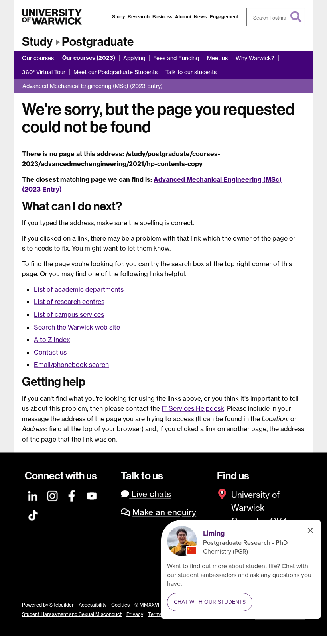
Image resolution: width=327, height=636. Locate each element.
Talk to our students (191, 72)
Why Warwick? (255, 58)
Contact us (50, 352)
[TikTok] (33, 514)
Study (118, 17)
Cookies (120, 605)
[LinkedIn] (33, 495)
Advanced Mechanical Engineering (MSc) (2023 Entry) (92, 85)
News (200, 17)
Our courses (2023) (88, 57)
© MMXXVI (146, 605)
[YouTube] (92, 495)
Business (162, 17)
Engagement (224, 17)
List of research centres (69, 302)
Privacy (134, 614)
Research (139, 17)
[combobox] (275, 17)
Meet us (217, 58)
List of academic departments (79, 289)
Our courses (38, 58)
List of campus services (69, 314)
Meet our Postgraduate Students (115, 72)
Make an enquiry (164, 512)
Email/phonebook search (71, 365)
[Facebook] (72, 495)
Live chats (150, 494)
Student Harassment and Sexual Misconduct (72, 614)
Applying (134, 58)
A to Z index (52, 340)
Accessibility (92, 605)
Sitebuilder (61, 605)
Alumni (183, 17)
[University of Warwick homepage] (52, 17)
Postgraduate (98, 42)
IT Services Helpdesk (193, 408)
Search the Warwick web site (77, 327)
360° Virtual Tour (43, 72)
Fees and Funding (176, 58)
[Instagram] (52, 495)
